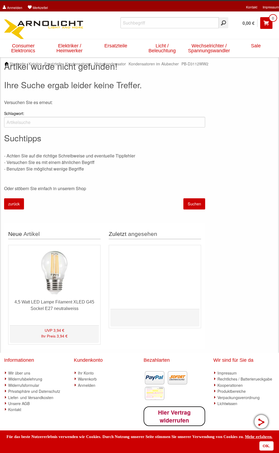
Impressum (271, 7)
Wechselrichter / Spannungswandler (209, 48)
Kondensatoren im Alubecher (154, 63)
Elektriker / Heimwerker (69, 48)
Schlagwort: (14, 113)
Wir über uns (19, 373)
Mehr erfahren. (258, 436)
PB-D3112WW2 (194, 63)
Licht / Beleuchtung (162, 48)
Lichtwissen (227, 403)
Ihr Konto (86, 373)
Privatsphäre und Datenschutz (34, 391)
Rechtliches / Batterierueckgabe (244, 379)
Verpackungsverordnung (238, 397)
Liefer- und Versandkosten (30, 397)
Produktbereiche (231, 391)
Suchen (194, 203)
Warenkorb (87, 379)
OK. (266, 446)
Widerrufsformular (23, 385)
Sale (256, 45)
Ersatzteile (115, 45)
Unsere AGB (19, 403)
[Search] (223, 22)
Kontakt (251, 7)
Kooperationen (230, 385)
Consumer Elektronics (23, 48)
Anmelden (86, 385)
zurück (14, 203)
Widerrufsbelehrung (25, 379)
